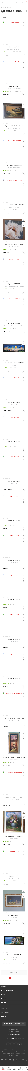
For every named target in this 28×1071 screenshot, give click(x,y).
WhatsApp (20, 1044)
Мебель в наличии (7, 990)
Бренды (3, 1002)
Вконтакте (8, 1044)
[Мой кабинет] (22, 2)
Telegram (12, 1044)
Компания (4, 1009)
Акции (3, 994)
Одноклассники (16, 1044)
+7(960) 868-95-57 (14, 1029)
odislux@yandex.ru (15, 1034)
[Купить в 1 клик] (23, 28)
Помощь (3, 1016)
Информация (5, 1012)
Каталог (3, 986)
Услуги (3, 998)
